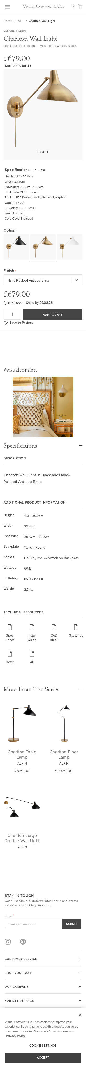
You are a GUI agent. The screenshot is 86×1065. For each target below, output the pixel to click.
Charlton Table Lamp (22, 754)
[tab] (43, 443)
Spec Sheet (9, 637)
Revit (10, 661)
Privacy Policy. (16, 1036)
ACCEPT (43, 1057)
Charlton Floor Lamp (64, 754)
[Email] (43, 924)
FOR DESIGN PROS (19, 1000)
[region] (43, 1036)
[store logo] (43, 6)
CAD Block (54, 637)
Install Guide (32, 637)
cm (43, 169)
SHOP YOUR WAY (18, 973)
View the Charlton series (58, 46)
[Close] (80, 1015)
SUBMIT (71, 924)
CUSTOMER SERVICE (21, 959)
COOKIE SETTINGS (43, 1045)
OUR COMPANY (17, 987)
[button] (39, 151)
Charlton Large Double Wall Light (22, 838)
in (35, 169)
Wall (20, 21)
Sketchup (76, 635)
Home (8, 21)
